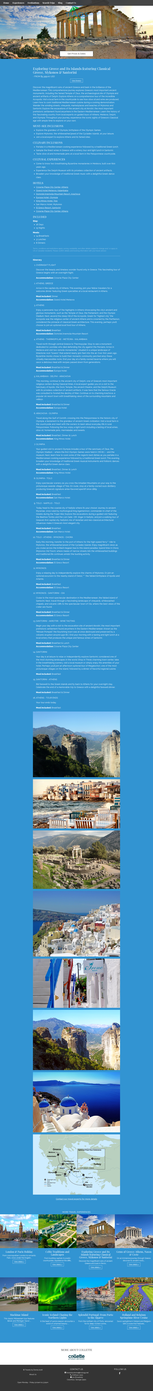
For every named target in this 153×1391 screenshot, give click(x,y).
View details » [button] (19, 1262)
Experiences (18, 2)
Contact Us (71, 2)
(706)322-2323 (77, 1375)
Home (6, 2)
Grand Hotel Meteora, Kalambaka (52, 190)
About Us (32, 1374)
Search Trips (49, 2)
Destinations (33, 2)
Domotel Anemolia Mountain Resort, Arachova (58, 194)
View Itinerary (76, 81)
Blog (60, 2)
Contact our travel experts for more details (76, 1199)
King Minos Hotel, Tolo (47, 201)
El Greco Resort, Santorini (48, 208)
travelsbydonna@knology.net (77, 1373)
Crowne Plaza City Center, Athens (52, 187)
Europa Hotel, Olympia (47, 197)
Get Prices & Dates (77, 53)
